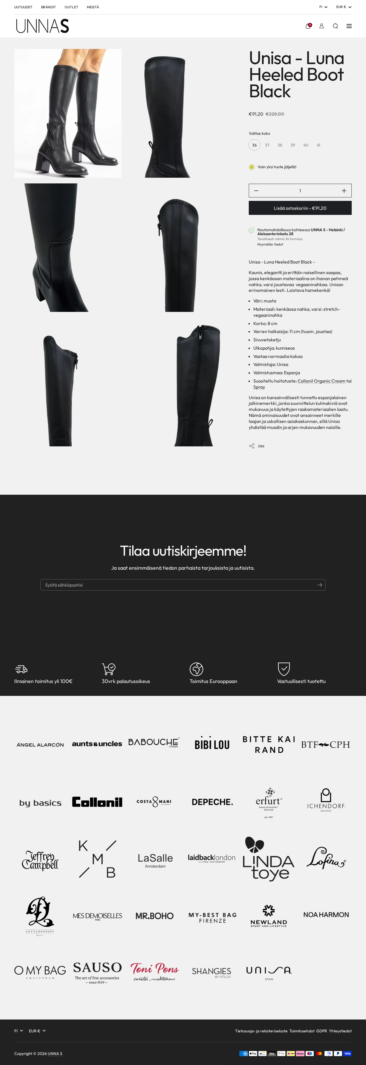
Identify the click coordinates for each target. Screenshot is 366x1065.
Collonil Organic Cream (321, 381)
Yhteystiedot (340, 1031)
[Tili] (321, 26)
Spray (259, 387)
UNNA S (55, 1053)
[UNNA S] (42, 26)
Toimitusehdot (302, 1031)
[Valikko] (349, 26)
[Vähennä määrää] (254, 190)
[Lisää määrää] (346, 190)
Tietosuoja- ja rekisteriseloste (261, 1031)
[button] (308, 26)
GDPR (321, 1031)
